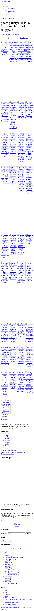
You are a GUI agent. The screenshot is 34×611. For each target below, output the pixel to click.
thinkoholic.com (5, 15)
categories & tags (10, 8)
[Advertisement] (17, 82)
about (6, 10)
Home (6, 6)
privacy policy (12, 11)
